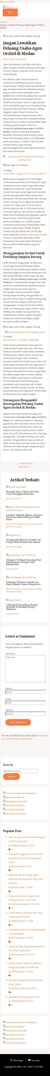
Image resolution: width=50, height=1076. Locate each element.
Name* (8, 688)
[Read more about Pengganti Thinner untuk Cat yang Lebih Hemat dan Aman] (13, 535)
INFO (5, 59)
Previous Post (25, 463)
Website (9, 709)
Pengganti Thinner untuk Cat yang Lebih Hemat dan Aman (23, 540)
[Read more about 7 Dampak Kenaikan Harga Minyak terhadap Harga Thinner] (13, 599)
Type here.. (10, 653)
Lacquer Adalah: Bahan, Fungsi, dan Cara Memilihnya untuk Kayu (24, 517)
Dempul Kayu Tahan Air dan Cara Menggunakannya (22, 492)
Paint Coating (16, 524)
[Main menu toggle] (10, 12)
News (11, 59)
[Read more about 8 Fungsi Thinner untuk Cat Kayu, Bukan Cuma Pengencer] (21, 577)
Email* (8, 699)
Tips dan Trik (16, 498)
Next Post (25, 466)
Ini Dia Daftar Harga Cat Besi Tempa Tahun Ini (24, 173)
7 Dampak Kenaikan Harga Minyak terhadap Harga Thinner (22, 607)
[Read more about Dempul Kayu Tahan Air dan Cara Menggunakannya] (16, 486)
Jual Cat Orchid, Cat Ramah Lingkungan (21, 339)
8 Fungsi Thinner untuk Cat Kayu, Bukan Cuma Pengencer (23, 583)
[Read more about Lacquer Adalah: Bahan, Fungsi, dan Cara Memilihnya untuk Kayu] (25, 510)
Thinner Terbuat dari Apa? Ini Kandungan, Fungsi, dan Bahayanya (23, 562)
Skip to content (7, 1)
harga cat (10, 569)
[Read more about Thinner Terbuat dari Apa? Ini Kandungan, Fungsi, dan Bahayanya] (21, 555)
